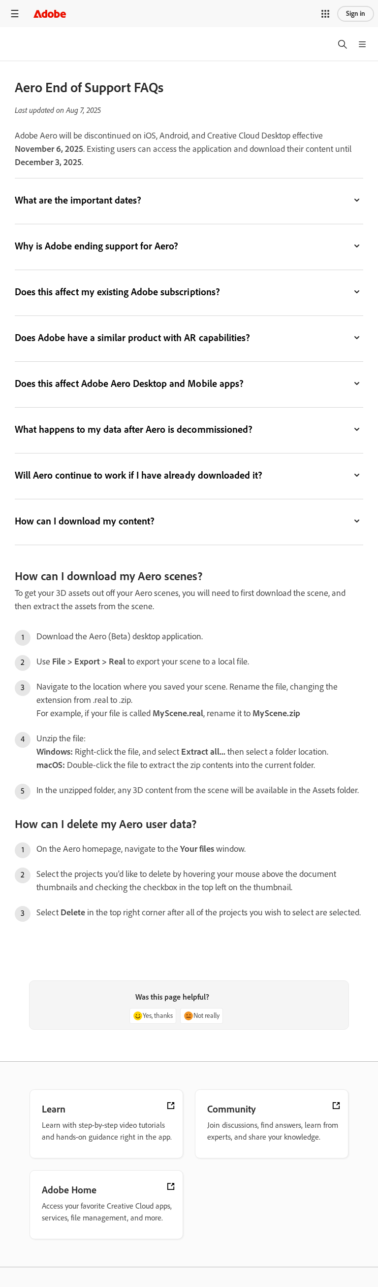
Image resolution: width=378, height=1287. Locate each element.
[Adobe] (50, 13)
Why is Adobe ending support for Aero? (96, 246)
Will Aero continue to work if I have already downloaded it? (138, 475)
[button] (325, 14)
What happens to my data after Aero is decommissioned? (133, 429)
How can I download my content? (85, 521)
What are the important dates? (78, 200)
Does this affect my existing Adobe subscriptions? (117, 292)
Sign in (355, 13)
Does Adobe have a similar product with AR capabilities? (132, 338)
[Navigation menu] (15, 13)
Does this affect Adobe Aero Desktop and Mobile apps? (129, 383)
